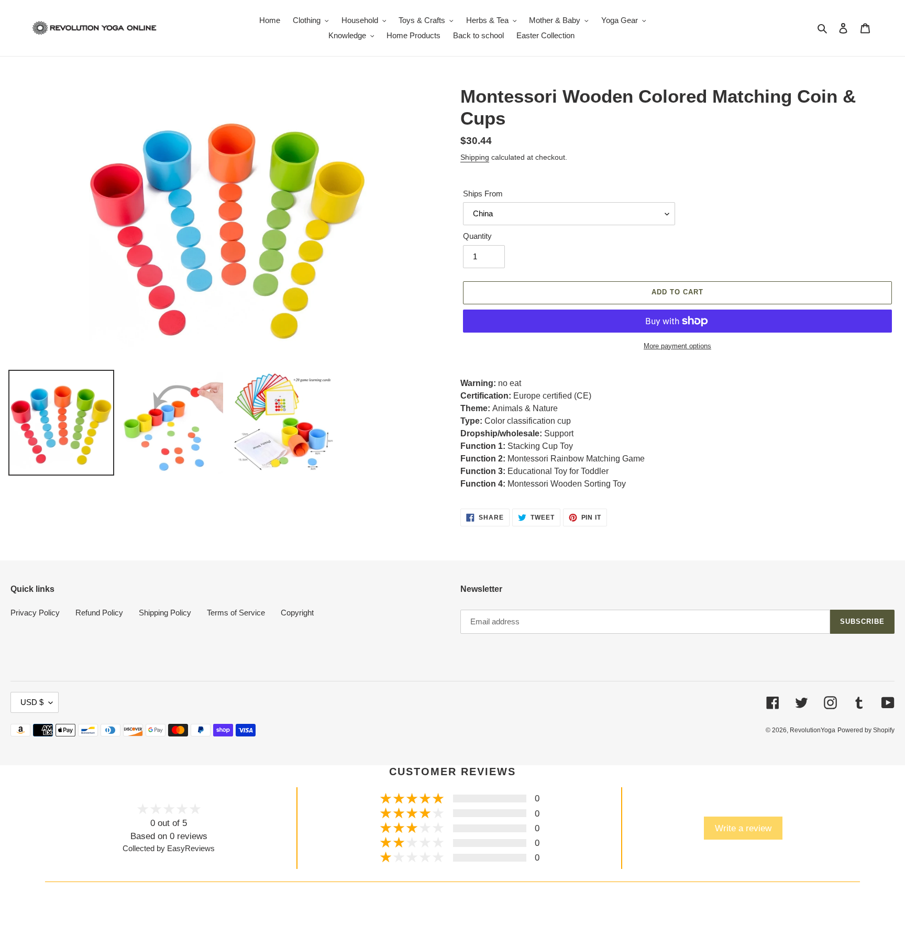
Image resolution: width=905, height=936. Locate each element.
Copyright (297, 612)
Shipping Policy (165, 612)
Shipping (474, 157)
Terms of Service (236, 612)
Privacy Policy (35, 612)
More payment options (677, 346)
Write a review (743, 828)
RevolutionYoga (812, 730)
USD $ (31, 702)
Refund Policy (99, 612)
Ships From (483, 193)
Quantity (477, 236)
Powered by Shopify (866, 730)
